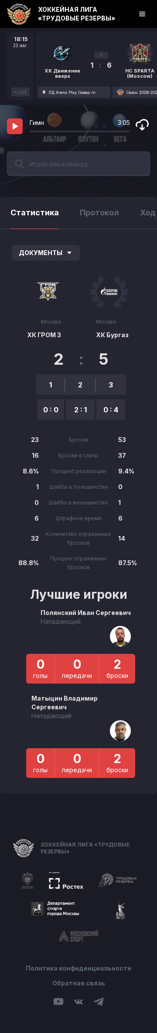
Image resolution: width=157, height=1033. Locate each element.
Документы (40, 252)
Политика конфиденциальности (78, 968)
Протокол (99, 212)
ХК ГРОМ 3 (44, 335)
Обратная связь (78, 983)
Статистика (34, 212)
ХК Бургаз (112, 335)
